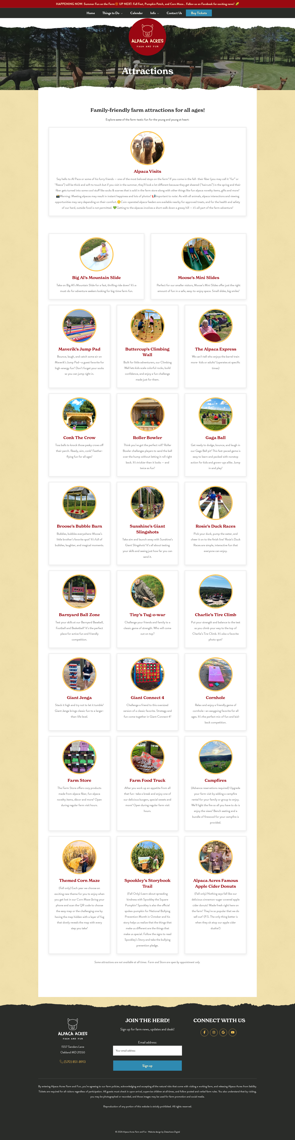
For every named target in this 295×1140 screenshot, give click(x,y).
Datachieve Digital (172, 1132)
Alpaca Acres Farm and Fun (134, 1132)
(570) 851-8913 (74, 1061)
